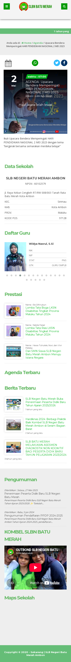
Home (27, 42)
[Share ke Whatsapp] (34, 63)
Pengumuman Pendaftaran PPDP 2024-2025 (33, 515)
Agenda (38, 42)
